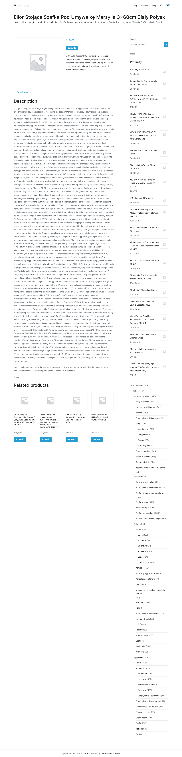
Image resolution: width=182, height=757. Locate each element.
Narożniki (140, 602)
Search (133, 39)
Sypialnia (138, 657)
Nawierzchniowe (145, 684)
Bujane (141, 535)
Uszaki (141, 557)
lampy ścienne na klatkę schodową (87, 63)
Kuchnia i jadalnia (141, 396)
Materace (140, 668)
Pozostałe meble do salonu (148, 613)
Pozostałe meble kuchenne (148, 418)
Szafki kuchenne (143, 456)
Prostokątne (143, 445)
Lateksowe (143, 679)
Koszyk (144, 5)
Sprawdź (72, 48)
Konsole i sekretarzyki (145, 579)
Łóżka (138, 663)
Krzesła (139, 413)
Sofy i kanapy (142, 635)
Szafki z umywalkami (145, 513)
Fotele (138, 529)
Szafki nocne (141, 718)
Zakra (103, 753)
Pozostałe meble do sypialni (148, 701)
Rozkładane (143, 551)
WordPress (115, 753)
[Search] (166, 44)
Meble (43, 22)
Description (22, 92)
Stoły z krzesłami (143, 451)
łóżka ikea (108, 63)
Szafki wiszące (142, 507)
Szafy (138, 723)
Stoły (138, 423)
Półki (138, 608)
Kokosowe (142, 674)
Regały (139, 630)
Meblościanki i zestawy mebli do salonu (150, 592)
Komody (139, 568)
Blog (135, 5)
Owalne (141, 440)
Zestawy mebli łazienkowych (149, 518)
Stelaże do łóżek (143, 712)
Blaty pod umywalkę (145, 482)
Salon (136, 524)
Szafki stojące (142, 502)
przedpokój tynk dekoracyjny (79, 66)
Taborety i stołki (143, 462)
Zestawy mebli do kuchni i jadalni (150, 468)
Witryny (139, 652)
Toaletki (139, 729)
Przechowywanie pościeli (147, 706)
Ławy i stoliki (141, 584)
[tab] (22, 92)
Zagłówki (140, 734)
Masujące (142, 540)
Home (17, 22)
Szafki (138, 641)
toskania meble (79, 69)
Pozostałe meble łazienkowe (148, 487)
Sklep (154, 5)
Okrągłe (141, 434)
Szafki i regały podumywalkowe (76, 22)
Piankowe (142, 690)
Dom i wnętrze (29, 22)
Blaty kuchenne (142, 401)
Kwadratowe (143, 429)
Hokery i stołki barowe (146, 407)
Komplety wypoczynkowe (147, 573)
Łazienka (53, 22)
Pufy (140, 624)
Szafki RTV (140, 646)
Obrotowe (142, 546)
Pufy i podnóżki (143, 619)
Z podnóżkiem (144, 562)
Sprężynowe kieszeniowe (149, 696)
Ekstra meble (21, 5)
